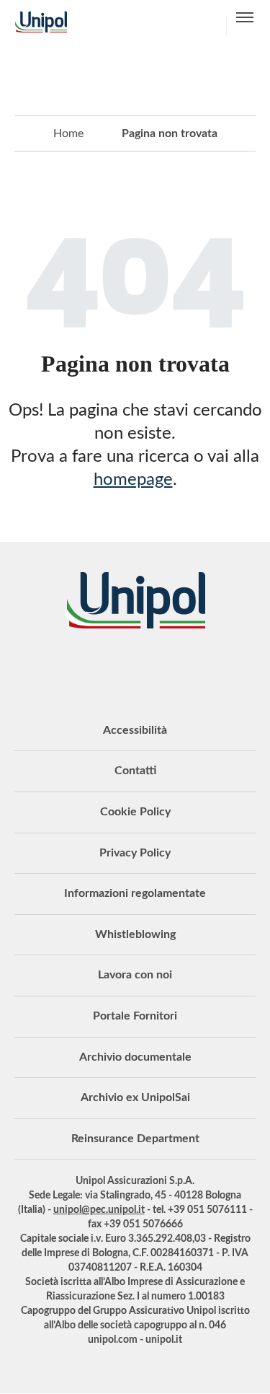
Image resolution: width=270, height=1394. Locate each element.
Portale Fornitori (135, 1016)
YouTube (45, 668)
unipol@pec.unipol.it (99, 1210)
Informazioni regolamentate (135, 893)
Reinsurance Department (135, 1138)
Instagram (189, 668)
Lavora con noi (135, 975)
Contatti (135, 770)
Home (68, 133)
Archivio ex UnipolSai (135, 1097)
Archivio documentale (135, 1057)
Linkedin (81, 668)
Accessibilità (135, 730)
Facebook (153, 668)
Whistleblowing (135, 934)
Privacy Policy (135, 853)
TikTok (225, 668)
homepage (133, 479)
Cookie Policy (135, 811)
